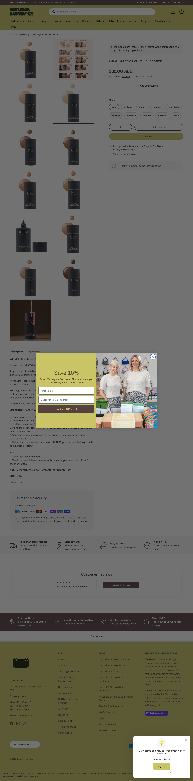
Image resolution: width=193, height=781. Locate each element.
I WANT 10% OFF (66, 409)
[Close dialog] (153, 356)
